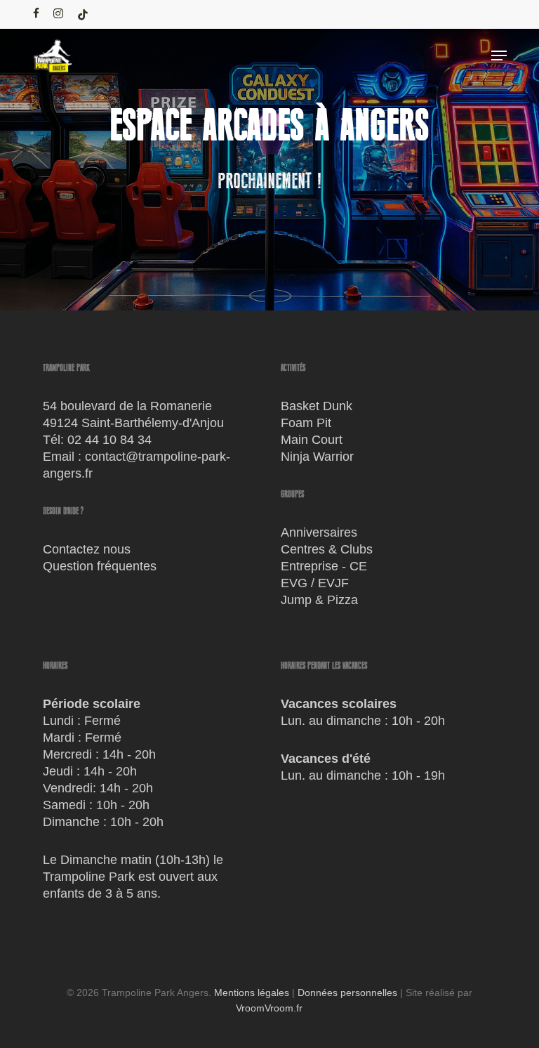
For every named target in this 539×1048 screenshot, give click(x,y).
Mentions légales (251, 992)
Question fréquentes (100, 566)
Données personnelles (347, 992)
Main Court (311, 440)
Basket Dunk (316, 406)
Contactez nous (87, 549)
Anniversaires (319, 532)
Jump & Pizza (319, 600)
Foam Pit (306, 423)
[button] (499, 55)
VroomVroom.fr (269, 1008)
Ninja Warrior (317, 457)
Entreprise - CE (324, 566)
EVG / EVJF (315, 583)
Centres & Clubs (327, 549)
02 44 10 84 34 (109, 440)
